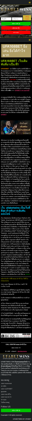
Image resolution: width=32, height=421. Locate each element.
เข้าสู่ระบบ (27, 18)
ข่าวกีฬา (3, 386)
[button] (29, 2)
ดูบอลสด (3, 391)
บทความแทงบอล (6, 383)
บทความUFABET (6, 389)
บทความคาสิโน (6, 394)
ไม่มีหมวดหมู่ (5, 402)
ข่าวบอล (3, 399)
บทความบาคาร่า (6, 397)
